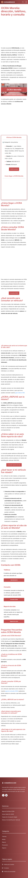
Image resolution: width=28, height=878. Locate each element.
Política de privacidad (9, 871)
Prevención (5, 845)
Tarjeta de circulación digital (9, 817)
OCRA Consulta (14, 169)
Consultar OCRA (14, 293)
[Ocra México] (8, 2)
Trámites (4, 836)
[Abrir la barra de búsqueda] (23, 2)
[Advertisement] (14, 32)
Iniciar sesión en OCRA (8, 814)
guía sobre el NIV (20, 392)
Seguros (4, 848)
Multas (3, 839)
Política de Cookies (9, 864)
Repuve (4, 842)
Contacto (6, 868)
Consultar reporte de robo (14, 464)
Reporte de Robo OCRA (8, 811)
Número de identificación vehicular (11, 820)
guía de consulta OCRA (12, 691)
